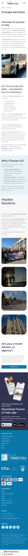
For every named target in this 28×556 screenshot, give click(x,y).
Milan (3, 496)
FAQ (2, 445)
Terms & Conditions (7, 436)
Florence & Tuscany (7, 493)
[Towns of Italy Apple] (6, 424)
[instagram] (6, 527)
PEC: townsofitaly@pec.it (12, 535)
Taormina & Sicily (6, 503)
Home (3, 7)
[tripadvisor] (14, 527)
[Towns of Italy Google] (19, 424)
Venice (3, 498)
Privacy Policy (5, 438)
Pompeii (4, 505)
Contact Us (4, 443)
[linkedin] (10, 527)
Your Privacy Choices (12, 551)
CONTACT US (14, 367)
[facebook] (2, 527)
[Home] (13, 3)
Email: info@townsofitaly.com (10, 518)
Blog (2, 448)
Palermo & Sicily (6, 500)
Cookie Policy (5, 441)
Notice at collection (7, 554)
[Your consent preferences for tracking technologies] (2, 554)
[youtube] (17, 527)
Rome (3, 491)
